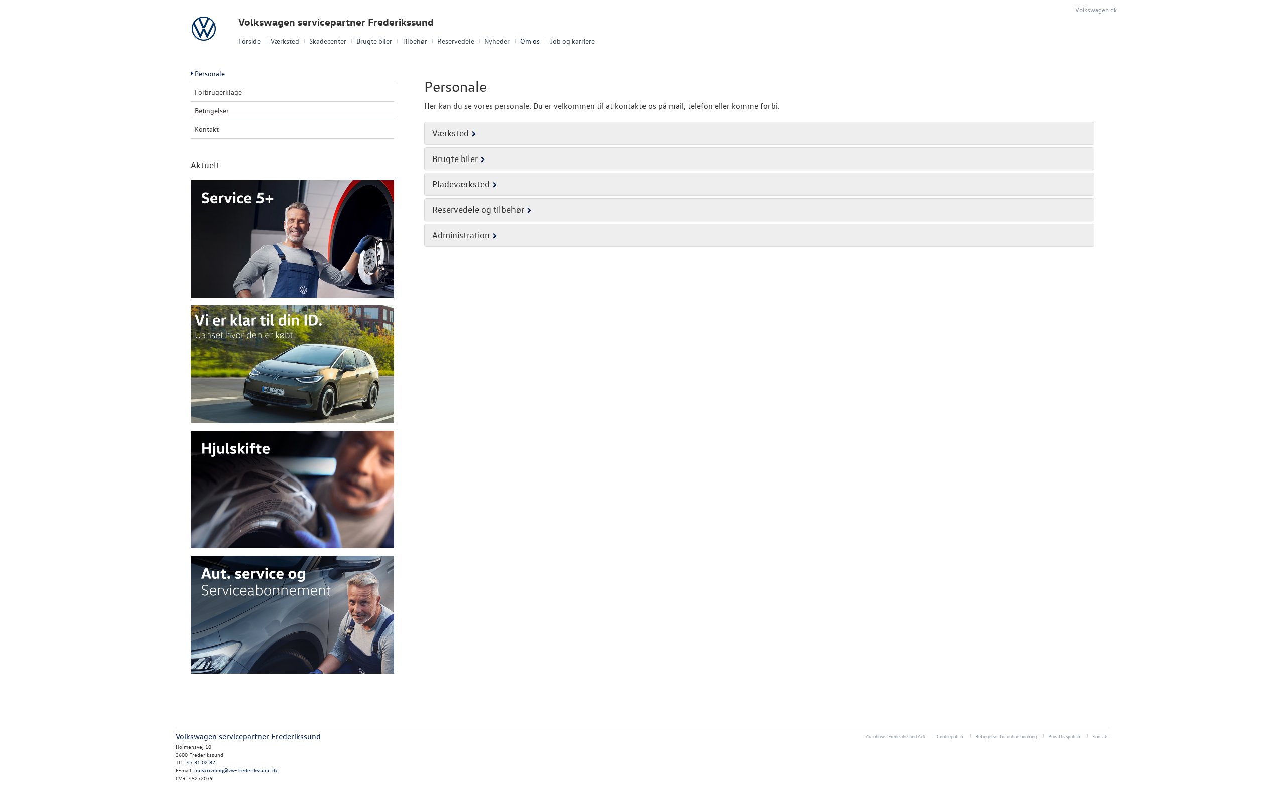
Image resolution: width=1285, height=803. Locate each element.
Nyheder (497, 41)
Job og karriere (572, 41)
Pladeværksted (461, 184)
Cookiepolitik (950, 736)
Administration (461, 235)
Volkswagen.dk (1096, 9)
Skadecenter (327, 41)
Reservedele (455, 41)
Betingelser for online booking (1006, 736)
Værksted (285, 41)
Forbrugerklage (218, 92)
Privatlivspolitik (1064, 736)
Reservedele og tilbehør (478, 209)
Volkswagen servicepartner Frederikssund (336, 22)
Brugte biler (374, 41)
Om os (530, 41)
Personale (210, 73)
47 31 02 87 (201, 762)
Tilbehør (414, 41)
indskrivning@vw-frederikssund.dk (236, 770)
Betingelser (212, 110)
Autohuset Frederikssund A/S (895, 736)
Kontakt (207, 129)
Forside (249, 41)
